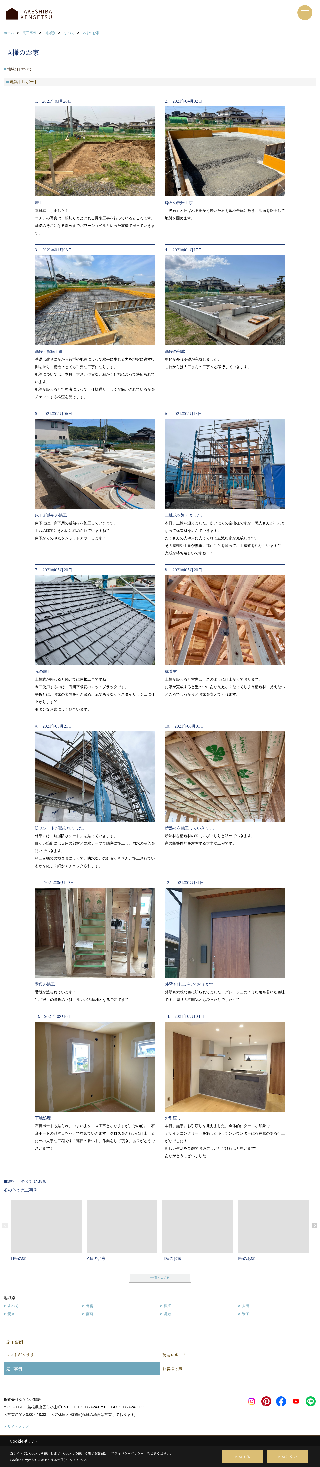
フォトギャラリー (22, 1355)
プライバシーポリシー (127, 1453)
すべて (13, 1306)
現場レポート (174, 1355)
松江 (167, 1306)
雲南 (89, 1314)
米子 (246, 1314)
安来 (11, 1314)
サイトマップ (18, 1427)
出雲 (89, 1306)
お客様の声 (172, 1369)
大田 (246, 1306)
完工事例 (14, 1369)
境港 (167, 1314)
